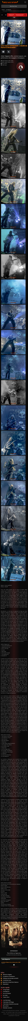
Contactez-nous (7, 980)
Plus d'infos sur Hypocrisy (14, 953)
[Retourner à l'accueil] (10, 2)
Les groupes (6, 989)
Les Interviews (7, 1000)
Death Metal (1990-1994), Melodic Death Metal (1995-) (14, 954)
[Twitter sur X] (9, 52)
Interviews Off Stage (8, 1002)
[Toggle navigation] (25, 2)
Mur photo (6, 1006)
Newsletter (6, 984)
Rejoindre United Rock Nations (10, 982)
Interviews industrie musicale (10, 1004)
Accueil (3, 9)
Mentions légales (7, 974)
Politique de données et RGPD (10, 978)
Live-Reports (8, 9)
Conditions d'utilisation (9, 976)
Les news (5, 995)
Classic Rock (6, 997)
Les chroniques (7, 993)
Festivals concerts (7, 1008)
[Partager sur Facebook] (3, 52)
